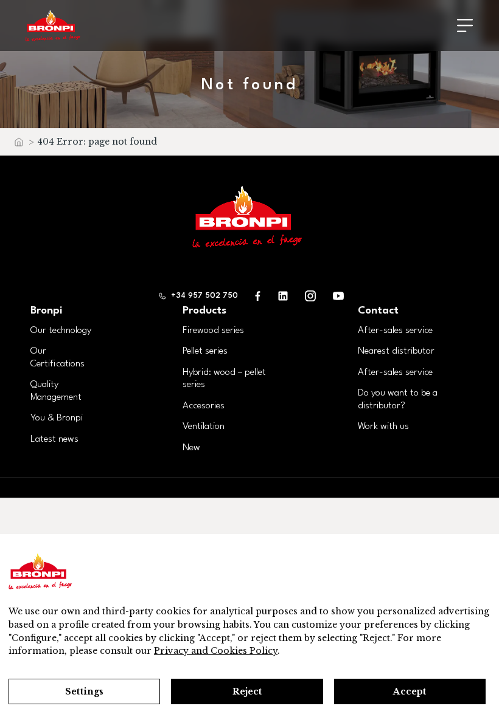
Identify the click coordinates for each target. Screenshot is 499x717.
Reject (247, 691)
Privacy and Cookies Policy (215, 650)
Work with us (383, 426)
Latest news (54, 439)
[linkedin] (283, 296)
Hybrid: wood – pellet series (224, 379)
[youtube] (338, 296)
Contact (378, 311)
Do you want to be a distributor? (398, 399)
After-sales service (395, 330)
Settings (84, 691)
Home (18, 145)
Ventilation (204, 426)
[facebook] (258, 296)
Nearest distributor (396, 351)
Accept (409, 691)
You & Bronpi (56, 418)
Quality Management (56, 391)
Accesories (204, 406)
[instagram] (310, 296)
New (191, 448)
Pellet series (205, 351)
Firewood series (213, 330)
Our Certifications (57, 357)
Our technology (60, 330)
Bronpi (46, 311)
